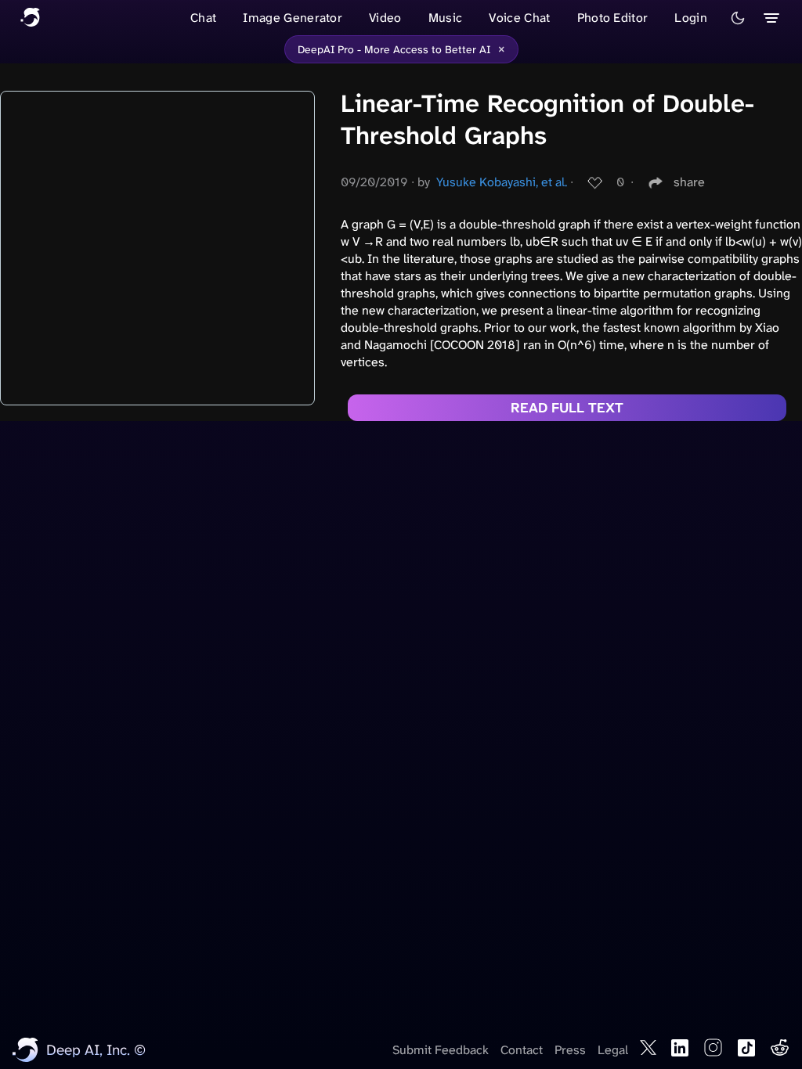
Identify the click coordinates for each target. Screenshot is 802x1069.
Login (690, 17)
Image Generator (292, 17)
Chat (203, 17)
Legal (613, 1050)
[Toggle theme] (737, 18)
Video (385, 17)
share (689, 182)
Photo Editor (612, 17)
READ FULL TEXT (567, 407)
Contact (521, 1050)
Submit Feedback (440, 1050)
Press (570, 1050)
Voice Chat (519, 17)
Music (445, 17)
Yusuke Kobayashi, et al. (501, 182)
